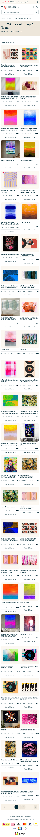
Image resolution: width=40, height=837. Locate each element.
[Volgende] (35, 807)
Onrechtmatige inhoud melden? (15, 820)
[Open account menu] (33, 7)
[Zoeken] (36, 12)
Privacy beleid (30, 820)
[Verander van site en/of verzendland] (37, 2)
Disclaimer (28, 816)
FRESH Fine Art (14, 7)
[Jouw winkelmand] (37, 7)
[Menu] (2, 7)
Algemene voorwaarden (16, 816)
